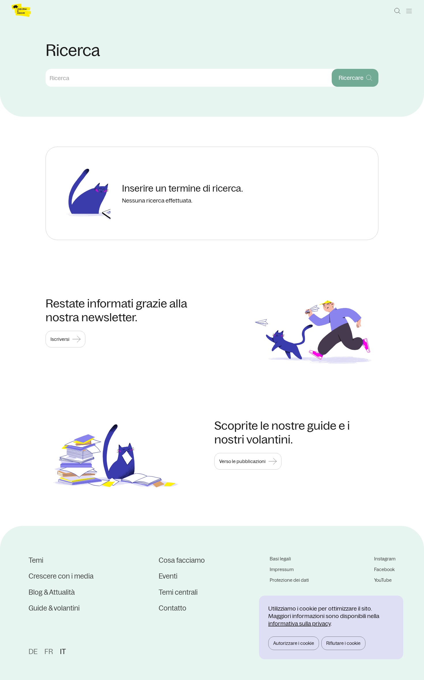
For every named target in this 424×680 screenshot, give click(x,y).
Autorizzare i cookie (293, 643)
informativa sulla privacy (299, 623)
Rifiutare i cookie (343, 643)
